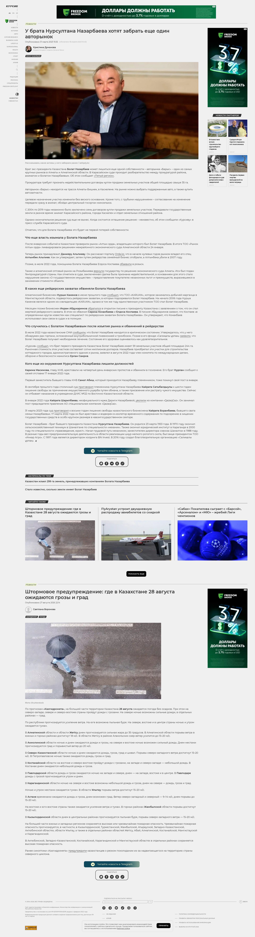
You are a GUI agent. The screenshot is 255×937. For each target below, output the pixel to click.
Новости (14, 27)
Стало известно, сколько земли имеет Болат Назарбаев (61, 489)
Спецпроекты (12, 83)
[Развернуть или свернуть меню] (17, 70)
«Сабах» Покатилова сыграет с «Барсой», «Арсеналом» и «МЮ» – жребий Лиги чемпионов (209, 512)
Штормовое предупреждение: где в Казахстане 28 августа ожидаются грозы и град (58, 512)
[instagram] (103, 908)
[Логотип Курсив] (12, 6)
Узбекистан (13, 101)
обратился (94, 308)
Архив (15, 62)
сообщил (112, 295)
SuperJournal (12, 47)
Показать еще (136, 574)
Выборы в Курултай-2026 (189, 927)
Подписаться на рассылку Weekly (118, 898)
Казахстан (13, 98)
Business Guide (12, 40)
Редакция (14, 77)
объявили (126, 264)
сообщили (79, 332)
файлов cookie (123, 928)
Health (15, 50)
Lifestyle (14, 43)
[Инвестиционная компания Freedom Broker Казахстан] (11, 21)
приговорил (86, 387)
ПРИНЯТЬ (163, 925)
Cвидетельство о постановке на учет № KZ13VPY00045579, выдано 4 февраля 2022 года (56, 912)
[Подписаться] (150, 901)
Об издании (111, 914)
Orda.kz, (120, 254)
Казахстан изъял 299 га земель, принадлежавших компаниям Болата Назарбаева (77, 481)
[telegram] (110, 908)
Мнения (15, 59)
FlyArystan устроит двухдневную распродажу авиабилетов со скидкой (130, 510)
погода (43, 617)
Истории (14, 31)
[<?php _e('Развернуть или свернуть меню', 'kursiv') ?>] (17, 94)
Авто (16, 34)
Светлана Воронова (44, 609)
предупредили (77, 850)
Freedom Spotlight (10, 86)
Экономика (13, 53)
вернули (99, 271)
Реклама (14, 80)
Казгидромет (31, 617)
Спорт (15, 56)
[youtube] (116, 908)
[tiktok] (122, 908)
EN (13, 13)
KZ (17, 13)
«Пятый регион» (104, 175)
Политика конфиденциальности (192, 914)
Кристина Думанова (44, 47)
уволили (141, 400)
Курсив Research (11, 37)
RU (10, 13)
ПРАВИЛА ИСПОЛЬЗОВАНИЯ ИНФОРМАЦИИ (195, 922)
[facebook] (135, 908)
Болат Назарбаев (33, 56)
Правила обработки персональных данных (197, 918)
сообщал (42, 346)
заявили (185, 336)
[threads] (128, 908)
